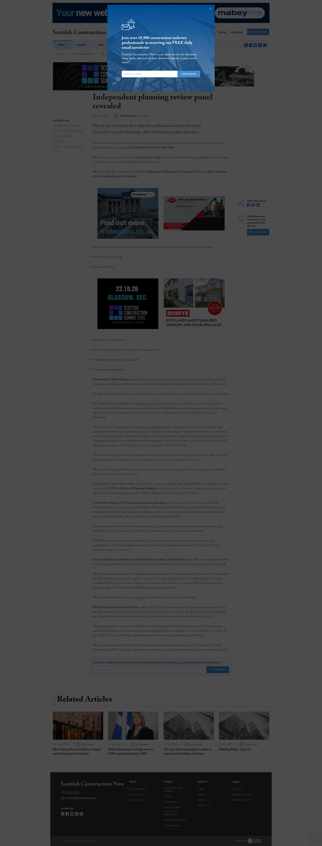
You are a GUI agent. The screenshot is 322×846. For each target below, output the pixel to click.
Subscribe (188, 73)
